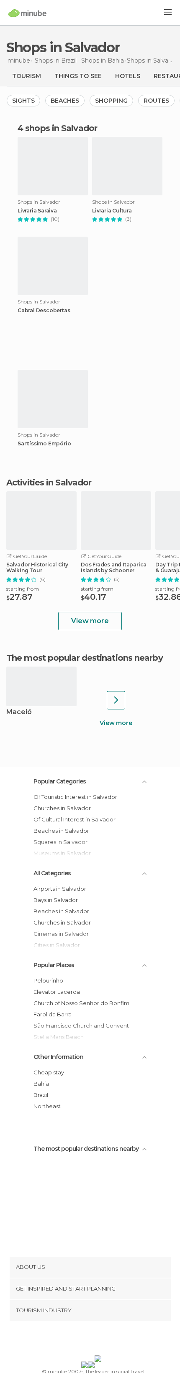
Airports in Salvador (59, 888)
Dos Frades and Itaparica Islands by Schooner (114, 567)
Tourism (26, 76)
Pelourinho (48, 980)
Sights (23, 100)
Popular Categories (59, 781)
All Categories (52, 873)
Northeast (47, 1106)
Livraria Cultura (112, 211)
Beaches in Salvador (61, 830)
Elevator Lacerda (56, 991)
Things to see (78, 76)
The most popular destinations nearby (84, 658)
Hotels (127, 76)
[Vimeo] (99, 1340)
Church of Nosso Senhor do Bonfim (81, 1003)
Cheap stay (48, 1072)
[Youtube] (109, 1340)
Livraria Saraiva (37, 211)
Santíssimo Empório (44, 444)
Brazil (40, 1094)
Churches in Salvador (62, 808)
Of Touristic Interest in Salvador (75, 796)
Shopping (111, 100)
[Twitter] (88, 1340)
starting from (22, 589)
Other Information (58, 1057)
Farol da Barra (52, 1014)
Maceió (19, 712)
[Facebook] (77, 1340)
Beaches (65, 100)
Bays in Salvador (55, 900)
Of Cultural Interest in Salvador (74, 819)
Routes (156, 100)
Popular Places (53, 965)
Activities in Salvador (48, 482)
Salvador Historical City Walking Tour (37, 567)
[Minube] (27, 13)
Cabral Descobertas (44, 310)
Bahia (41, 1083)
